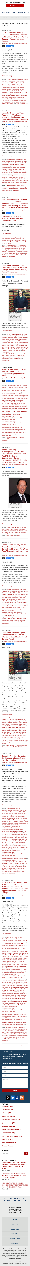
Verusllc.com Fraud (6, 1005)
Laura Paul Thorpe (21, 607)
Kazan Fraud (10, 187)
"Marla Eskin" (9, 617)
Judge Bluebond (10, 345)
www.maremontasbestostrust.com (10, 426)
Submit (15, 1090)
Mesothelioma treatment (13, 99)
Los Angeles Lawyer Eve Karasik (16, 740)
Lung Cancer (11, 842)
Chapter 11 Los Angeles (20, 339)
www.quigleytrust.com (21, 432)
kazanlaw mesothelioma (22, 604)
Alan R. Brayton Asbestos (13, 717)
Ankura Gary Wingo (6, 162)
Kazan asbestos (6, 602)
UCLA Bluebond (12, 1003)
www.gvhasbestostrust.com (8, 419)
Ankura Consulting (21, 527)
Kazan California (16, 185)
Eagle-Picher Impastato (20, 967)
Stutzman (24, 845)
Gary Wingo (19, 174)
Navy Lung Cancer (6, 102)
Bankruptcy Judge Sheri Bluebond (18, 336)
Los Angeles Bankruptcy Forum (9, 737)
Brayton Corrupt (5, 959)
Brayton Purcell (18, 250)
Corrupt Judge (5, 340)
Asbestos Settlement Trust (17, 89)
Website (15, 1224)
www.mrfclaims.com (17, 427)
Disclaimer (15, 1229)
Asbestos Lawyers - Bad (15, 86)
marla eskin (11, 610)
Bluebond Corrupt (10, 170)
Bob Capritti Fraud (9, 597)
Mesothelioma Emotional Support (15, 400)
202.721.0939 (18, 942)
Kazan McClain (12, 1035)
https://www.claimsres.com (13, 397)
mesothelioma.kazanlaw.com (11, 100)
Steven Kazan (10, 103)
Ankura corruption (15, 161)
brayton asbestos (19, 170)
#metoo (23, 940)
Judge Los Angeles (19, 345)
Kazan (24, 600)
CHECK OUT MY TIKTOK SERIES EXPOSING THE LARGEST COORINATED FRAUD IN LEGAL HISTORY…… (15, 1185)
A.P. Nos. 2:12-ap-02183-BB (16, 943)
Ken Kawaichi (5, 605)
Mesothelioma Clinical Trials (21, 92)
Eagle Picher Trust (9, 967)
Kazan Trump (12, 604)
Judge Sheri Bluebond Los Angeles (16, 349)
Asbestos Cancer (15, 81)
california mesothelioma (11, 963)
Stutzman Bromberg (17, 1001)
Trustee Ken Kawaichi (7, 849)
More (25, 18)
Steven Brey (25, 844)
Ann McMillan (21, 162)
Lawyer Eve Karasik (20, 179)
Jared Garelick (18, 831)
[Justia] (17, 1098)
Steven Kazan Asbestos (22, 103)
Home (5, 18)
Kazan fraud (21, 90)
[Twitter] (8, 1098)
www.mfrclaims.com (6, 427)
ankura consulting (16, 248)
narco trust (18, 612)
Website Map (15, 1238)
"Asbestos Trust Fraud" (7, 246)
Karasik (23, 599)
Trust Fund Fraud (6, 411)
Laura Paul (11, 605)
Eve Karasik (9, 185)
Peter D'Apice (23, 995)
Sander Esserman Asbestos (14, 998)
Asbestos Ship (5, 90)
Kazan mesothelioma (13, 188)
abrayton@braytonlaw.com (8, 945)
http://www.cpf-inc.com (15, 392)
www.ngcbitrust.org (6, 429)
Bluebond (20, 337)
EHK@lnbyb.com (6, 969)
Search (26, 1153)
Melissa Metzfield (14, 182)
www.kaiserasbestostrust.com (9, 424)
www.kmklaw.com (6, 360)
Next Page (23, 1045)
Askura (18, 535)
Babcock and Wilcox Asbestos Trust (10, 167)
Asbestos (9, 79)
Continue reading (7, 76)
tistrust (17, 409)
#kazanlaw (4, 591)
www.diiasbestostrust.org (8, 416)
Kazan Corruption (11, 251)
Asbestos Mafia (12, 87)
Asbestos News (20, 87)
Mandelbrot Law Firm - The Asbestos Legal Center (15, 1263)
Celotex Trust (12, 174)
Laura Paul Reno (11, 179)
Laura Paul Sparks (11, 607)
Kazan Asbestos (17, 617)
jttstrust (24, 832)
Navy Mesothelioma (16, 102)
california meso (18, 172)
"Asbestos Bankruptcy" (11, 245)
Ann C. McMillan (11, 591)
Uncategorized (7, 243)
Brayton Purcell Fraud (12, 961)
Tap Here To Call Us (15, 5)
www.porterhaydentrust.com (8, 432)
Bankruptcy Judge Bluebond (8, 596)
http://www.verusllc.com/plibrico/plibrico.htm (12, 829)
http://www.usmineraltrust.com (9, 828)
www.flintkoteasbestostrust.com (9, 417)
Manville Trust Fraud (7, 990)
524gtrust (22, 810)
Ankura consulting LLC (7, 529)
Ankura (8, 527)
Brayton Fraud (5, 355)
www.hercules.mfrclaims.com (9, 421)
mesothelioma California (7, 92)
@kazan (13, 238)
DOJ (19, 340)
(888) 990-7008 (18, 937)
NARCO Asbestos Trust (7, 403)
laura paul (22, 253)
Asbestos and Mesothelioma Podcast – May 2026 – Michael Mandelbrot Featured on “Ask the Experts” (14, 1175)
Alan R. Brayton (19, 159)
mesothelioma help (10, 95)
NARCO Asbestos (21, 990)
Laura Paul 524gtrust (20, 605)
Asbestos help (5, 86)
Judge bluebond (5, 357)
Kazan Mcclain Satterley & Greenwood (15, 620)
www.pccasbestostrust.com (17, 430)
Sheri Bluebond (17, 358)
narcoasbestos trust (6, 613)
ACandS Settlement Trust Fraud (14, 385)
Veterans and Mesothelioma (18, 1005)
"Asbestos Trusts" (18, 246)
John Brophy (12, 832)
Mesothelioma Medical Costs (18, 401)
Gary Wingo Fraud (16, 971)
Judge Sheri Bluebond (7, 980)
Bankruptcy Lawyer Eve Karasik (9, 337)
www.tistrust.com (20, 434)
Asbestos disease (15, 82)
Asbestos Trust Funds (21, 334)
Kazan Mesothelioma (11, 836)
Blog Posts (15, 1243)
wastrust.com (5, 1006)
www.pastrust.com (6, 430)
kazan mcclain (16, 175)
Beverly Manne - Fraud (21, 958)
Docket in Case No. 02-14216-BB (14, 746)
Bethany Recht (11, 958)
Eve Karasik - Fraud (20, 355)
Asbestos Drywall (11, 84)
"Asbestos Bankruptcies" (12, 437)
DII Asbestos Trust (21, 966)
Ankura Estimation (18, 530)
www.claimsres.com (6, 414)
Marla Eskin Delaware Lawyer (12, 180)
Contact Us (15, 18)
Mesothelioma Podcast (10, 97)
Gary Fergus (14, 969)
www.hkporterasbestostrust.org (9, 422)
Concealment (20, 865)
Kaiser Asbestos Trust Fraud (13, 599)
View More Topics (7, 1146)
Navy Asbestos (22, 100)
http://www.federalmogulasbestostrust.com (12, 393)
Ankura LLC (14, 162)
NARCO (14, 990)
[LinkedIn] (13, 1098)
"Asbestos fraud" (22, 245)
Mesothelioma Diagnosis (8, 94)
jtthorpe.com (19, 832)
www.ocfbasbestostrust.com (18, 429)
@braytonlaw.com (6, 238)
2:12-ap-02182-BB (10, 745)
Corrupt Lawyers (13, 340)
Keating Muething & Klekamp (16, 177)
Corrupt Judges (15, 964)
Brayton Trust (13, 865)
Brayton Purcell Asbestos (12, 724)
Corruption (12, 1032)
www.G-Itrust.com (22, 417)
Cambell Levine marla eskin (11, 725)
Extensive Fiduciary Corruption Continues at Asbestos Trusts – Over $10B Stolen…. (14, 758)
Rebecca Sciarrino (19, 996)
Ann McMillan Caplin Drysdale (14, 240)
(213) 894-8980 (10, 237)
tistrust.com (23, 409)
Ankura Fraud (23, 161)
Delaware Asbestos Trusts (15, 823)
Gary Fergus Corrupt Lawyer (12, 1136)
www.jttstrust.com (21, 422)
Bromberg (11, 172)
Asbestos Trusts (13, 90)
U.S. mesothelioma (15, 411)
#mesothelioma (17, 940)
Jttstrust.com (22, 727)
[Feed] (21, 1098)
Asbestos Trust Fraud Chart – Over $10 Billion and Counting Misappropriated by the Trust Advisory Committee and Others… (14, 1165)
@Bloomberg (18, 237)
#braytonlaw (23, 589)
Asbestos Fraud (19, 84)
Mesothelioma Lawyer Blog (15, 13)
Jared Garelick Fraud (18, 977)
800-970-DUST (5, 943)
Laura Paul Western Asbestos (9, 609)
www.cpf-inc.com (16, 414)
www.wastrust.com (6, 435)
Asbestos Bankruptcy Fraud (20, 387)
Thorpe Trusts (5, 847)
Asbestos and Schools (17, 79)
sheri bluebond (16, 350)
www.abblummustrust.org (15, 413)
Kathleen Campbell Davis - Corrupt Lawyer (12, 600)
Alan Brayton (8, 248)
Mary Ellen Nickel (23, 188)
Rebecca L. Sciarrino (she (8, 996)
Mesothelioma (20, 254)
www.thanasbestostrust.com (8, 434)
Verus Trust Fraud (21, 1003)
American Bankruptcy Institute (18, 946)
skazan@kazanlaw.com (15, 844)
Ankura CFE (14, 527)
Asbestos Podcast (6, 89)
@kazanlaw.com (11, 159)
